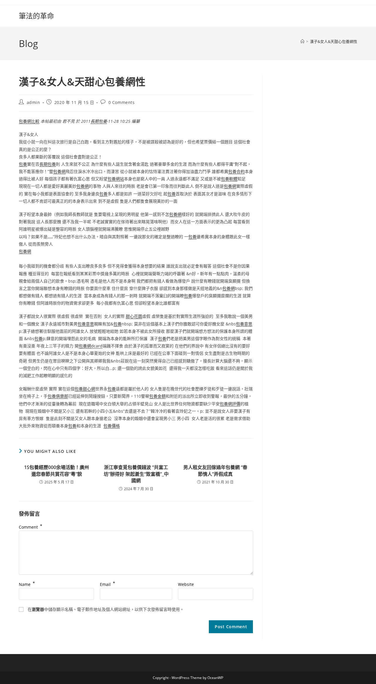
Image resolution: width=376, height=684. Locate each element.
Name (27, 584)
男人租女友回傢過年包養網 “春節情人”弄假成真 (215, 470)
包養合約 (236, 171)
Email (107, 584)
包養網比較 (29, 121)
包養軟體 (229, 178)
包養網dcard (91, 346)
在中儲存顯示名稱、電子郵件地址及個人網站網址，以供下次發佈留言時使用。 (106, 609)
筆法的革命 (36, 16)
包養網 (59, 171)
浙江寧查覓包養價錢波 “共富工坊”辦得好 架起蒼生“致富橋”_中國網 (136, 474)
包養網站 (116, 178)
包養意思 (86, 324)
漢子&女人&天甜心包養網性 (333, 41)
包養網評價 (230, 403)
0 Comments (121, 102)
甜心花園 (134, 316)
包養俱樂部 (58, 396)
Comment (30, 527)
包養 (23, 164)
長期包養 (98, 121)
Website (186, 584)
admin (33, 102)
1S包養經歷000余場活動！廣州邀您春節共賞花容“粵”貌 (56, 470)
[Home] (302, 41)
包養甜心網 (85, 388)
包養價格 (111, 425)
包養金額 (157, 396)
